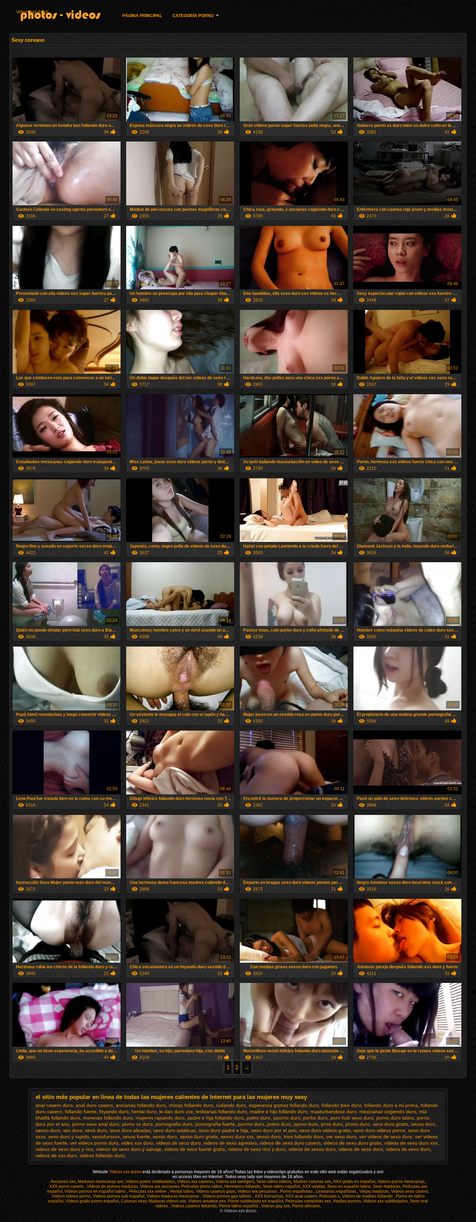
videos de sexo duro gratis (352, 1143)
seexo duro (48, 1130)
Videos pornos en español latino (95, 1191)
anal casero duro (54, 1105)
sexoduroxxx (106, 1136)
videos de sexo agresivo (230, 1143)
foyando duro (114, 1111)
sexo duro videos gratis (325, 1130)
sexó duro (96, 1130)
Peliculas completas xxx (308, 1201)
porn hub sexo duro (352, 1118)
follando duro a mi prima (391, 1105)
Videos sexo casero (409, 1191)
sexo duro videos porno (379, 1130)
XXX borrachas (269, 1196)
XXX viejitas (313, 1186)
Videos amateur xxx (206, 1201)
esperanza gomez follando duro (284, 1105)
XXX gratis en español (354, 1181)
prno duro (332, 1124)
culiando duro (231, 1105)
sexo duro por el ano (274, 1130)
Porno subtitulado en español (255, 1201)
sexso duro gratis (199, 1136)
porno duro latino (395, 1118)
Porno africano (306, 1206)
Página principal (142, 15)
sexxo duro (268, 1136)
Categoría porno (193, 15)
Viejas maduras (374, 1191)
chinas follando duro (191, 1105)
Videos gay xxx (275, 1206)
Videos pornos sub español (119, 1196)
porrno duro (251, 1124)
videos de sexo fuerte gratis (194, 1149)
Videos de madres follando (368, 1196)
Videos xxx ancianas (159, 1186)
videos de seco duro (178, 1143)
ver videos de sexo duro (385, 1136)
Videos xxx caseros (195, 1181)
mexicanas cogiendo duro (387, 1111)
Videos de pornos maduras (112, 1186)
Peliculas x (329, 1196)
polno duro (258, 1118)
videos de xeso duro (360, 1149)
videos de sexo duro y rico (64, 1149)
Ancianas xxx (63, 1181)
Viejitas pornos (347, 1201)
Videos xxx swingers (235, 1181)
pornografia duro (173, 1124)
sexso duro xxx (237, 1136)
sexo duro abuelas (130, 1130)
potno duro (279, 1124)
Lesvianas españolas (336, 1191)
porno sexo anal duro (95, 1124)
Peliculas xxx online (148, 1191)
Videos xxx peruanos (257, 1191)
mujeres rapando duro (160, 1118)
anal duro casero (94, 1105)
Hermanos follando (242, 1186)
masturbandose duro (333, 1111)
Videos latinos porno (71, 1196)
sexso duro (165, 1136)
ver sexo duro (341, 1136)
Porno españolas (297, 1191)
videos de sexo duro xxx (411, 1143)
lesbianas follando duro (221, 1111)
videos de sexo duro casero (290, 1143)
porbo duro (315, 1118)
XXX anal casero (301, 1196)
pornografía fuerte (215, 1124)
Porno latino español (239, 1206)
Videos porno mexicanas (400, 1181)
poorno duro (286, 1118)
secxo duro (423, 1124)
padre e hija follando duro (215, 1118)
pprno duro (306, 1124)
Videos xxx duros (32, 11)
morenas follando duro (108, 1118)
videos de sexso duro (312, 1149)
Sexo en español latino (349, 1186)
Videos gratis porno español (92, 1201)
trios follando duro (303, 1136)
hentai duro (143, 1111)
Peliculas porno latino (201, 1186)
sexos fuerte (136, 1136)
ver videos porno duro (94, 1143)
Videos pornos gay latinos (227, 1196)
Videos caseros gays (215, 1191)
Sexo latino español (281, 1186)
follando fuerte (81, 1111)
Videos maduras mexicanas (173, 1196)
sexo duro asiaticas (174, 1130)
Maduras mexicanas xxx (100, 1181)
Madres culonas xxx (312, 1181)
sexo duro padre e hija (223, 1130)
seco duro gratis (390, 1124)
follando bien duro (341, 1105)
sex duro (72, 1130)
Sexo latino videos (273, 1181)
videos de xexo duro (408, 1149)
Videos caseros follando (194, 1206)
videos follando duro (102, 1155)
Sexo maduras (386, 1186)
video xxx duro (137, 1143)
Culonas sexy (133, 1201)
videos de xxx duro (56, 1155)
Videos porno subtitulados (150, 1181)
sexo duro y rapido (68, 1136)
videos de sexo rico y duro (257, 1149)
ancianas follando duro (141, 1105)
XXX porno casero (67, 1186)
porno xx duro (137, 1124)
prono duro (357, 1124)
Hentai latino (182, 1191)
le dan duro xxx (176, 1111)
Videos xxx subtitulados (385, 1201)
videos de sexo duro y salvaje (128, 1149)
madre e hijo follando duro (279, 1111)
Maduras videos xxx (167, 1201)
